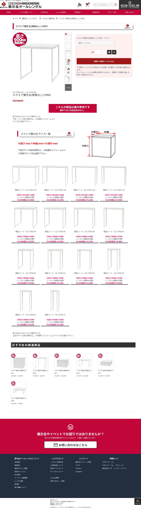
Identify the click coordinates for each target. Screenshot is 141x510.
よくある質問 (61, 12)
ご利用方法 (44, 12)
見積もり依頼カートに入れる (104, 61)
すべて (15, 18)
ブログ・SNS (111, 12)
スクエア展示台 (48, 18)
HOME (8, 12)
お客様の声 (96, 12)
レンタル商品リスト (26, 12)
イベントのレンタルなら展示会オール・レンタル (69, 507)
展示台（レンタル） (30, 18)
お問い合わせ (129, 12)
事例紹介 (78, 12)
